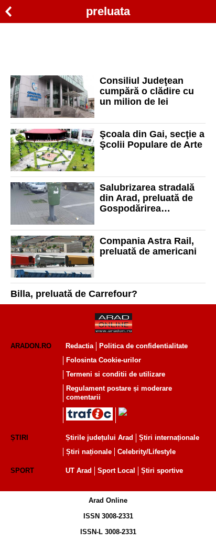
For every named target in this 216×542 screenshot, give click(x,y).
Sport (22, 470)
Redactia (79, 346)
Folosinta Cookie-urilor (103, 360)
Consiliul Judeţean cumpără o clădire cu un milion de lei (147, 91)
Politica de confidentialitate (143, 346)
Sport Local (116, 470)
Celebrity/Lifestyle (146, 452)
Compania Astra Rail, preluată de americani (148, 246)
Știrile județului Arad (99, 437)
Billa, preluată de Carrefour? (73, 294)
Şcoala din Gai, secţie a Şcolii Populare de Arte (152, 139)
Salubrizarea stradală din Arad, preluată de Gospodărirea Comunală (147, 198)
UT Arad (79, 470)
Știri (19, 437)
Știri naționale (89, 452)
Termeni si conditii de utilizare (115, 374)
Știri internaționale (169, 437)
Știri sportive (162, 470)
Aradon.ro (30, 346)
